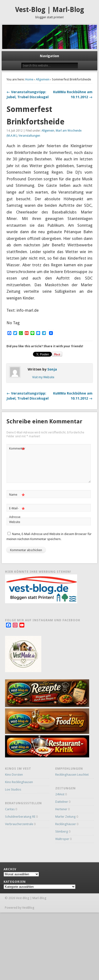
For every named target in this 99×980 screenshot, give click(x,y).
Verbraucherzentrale (19, 824)
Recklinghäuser (65, 824)
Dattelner (61, 801)
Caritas (10, 809)
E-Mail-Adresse (17, 512)
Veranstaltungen (29, 135)
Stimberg (61, 831)
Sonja (52, 369)
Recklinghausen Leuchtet (72, 774)
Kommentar (17, 449)
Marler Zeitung (65, 816)
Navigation (49, 56)
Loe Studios (13, 789)
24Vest (59, 794)
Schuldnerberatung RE (20, 816)
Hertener (61, 809)
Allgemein (43, 79)
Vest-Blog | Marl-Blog (49, 10)
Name (17, 496)
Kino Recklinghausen (19, 782)
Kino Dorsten (14, 774)
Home (29, 79)
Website (14, 522)
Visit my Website (43, 377)
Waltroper (62, 839)
